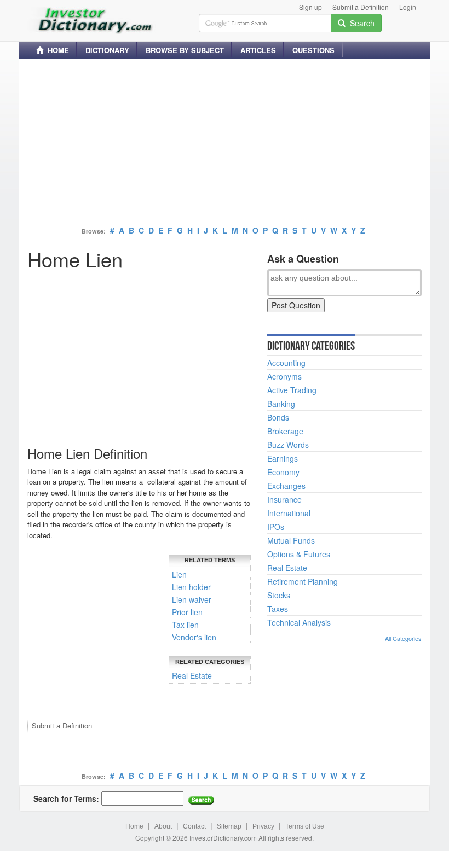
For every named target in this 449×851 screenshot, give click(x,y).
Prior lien (187, 612)
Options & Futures (298, 554)
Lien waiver (191, 599)
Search (360, 23)
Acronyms (284, 376)
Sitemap (229, 826)
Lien (179, 574)
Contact (194, 826)
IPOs (275, 526)
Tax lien (185, 624)
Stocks (278, 595)
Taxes (277, 608)
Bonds (278, 417)
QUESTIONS (313, 50)
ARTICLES (258, 50)
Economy (283, 472)
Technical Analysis (299, 622)
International (288, 513)
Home (134, 826)
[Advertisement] (224, 143)
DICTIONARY (107, 50)
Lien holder (191, 586)
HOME (56, 50)
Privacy (263, 826)
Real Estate (192, 675)
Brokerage (285, 431)
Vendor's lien (194, 637)
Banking (281, 403)
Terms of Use (304, 826)
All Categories (403, 638)
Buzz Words (288, 444)
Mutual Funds (291, 540)
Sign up (310, 6)
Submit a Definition (360, 6)
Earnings (282, 458)
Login (407, 6)
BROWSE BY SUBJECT (185, 50)
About (163, 826)
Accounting (286, 362)
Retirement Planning (302, 581)
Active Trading (291, 389)
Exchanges (286, 485)
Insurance (284, 499)
